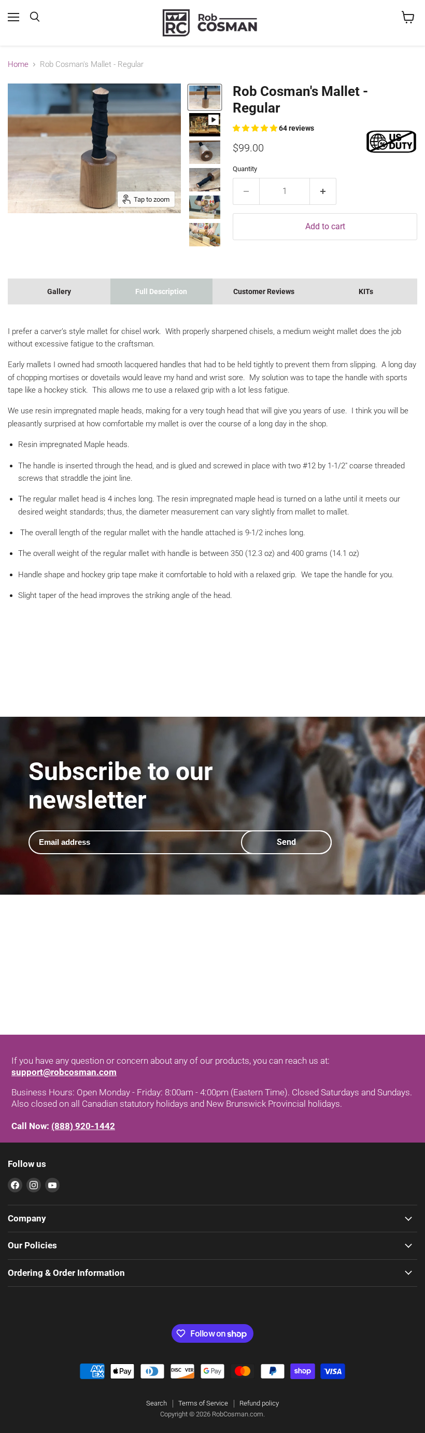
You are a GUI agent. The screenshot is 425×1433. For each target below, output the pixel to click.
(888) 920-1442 (83, 1126)
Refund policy (259, 1403)
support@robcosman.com (64, 1072)
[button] (256, 128)
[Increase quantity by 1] (323, 191)
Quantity (245, 169)
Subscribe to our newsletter (121, 785)
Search (156, 1403)
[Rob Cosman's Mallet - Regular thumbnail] (204, 97)
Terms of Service (203, 1403)
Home (18, 64)
